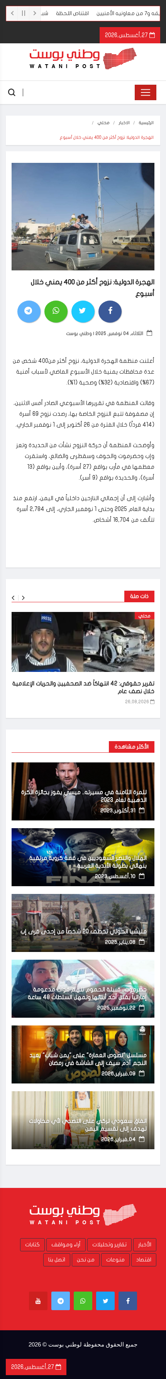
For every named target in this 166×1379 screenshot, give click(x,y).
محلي (104, 123)
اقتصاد (143, 1260)
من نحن (86, 1260)
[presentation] (13, 598)
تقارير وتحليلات (109, 1244)
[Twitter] (105, 1301)
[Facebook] (128, 1301)
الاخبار (124, 123)
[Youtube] (38, 1301)
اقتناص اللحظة (91, 13)
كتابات (32, 1244)
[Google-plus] (83, 1301)
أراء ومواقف (66, 1244)
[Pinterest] (60, 1301)
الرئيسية (146, 123)
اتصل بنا (56, 1260)
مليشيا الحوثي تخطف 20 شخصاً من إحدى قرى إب (83, 931)
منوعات (115, 1260)
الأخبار (144, 1244)
